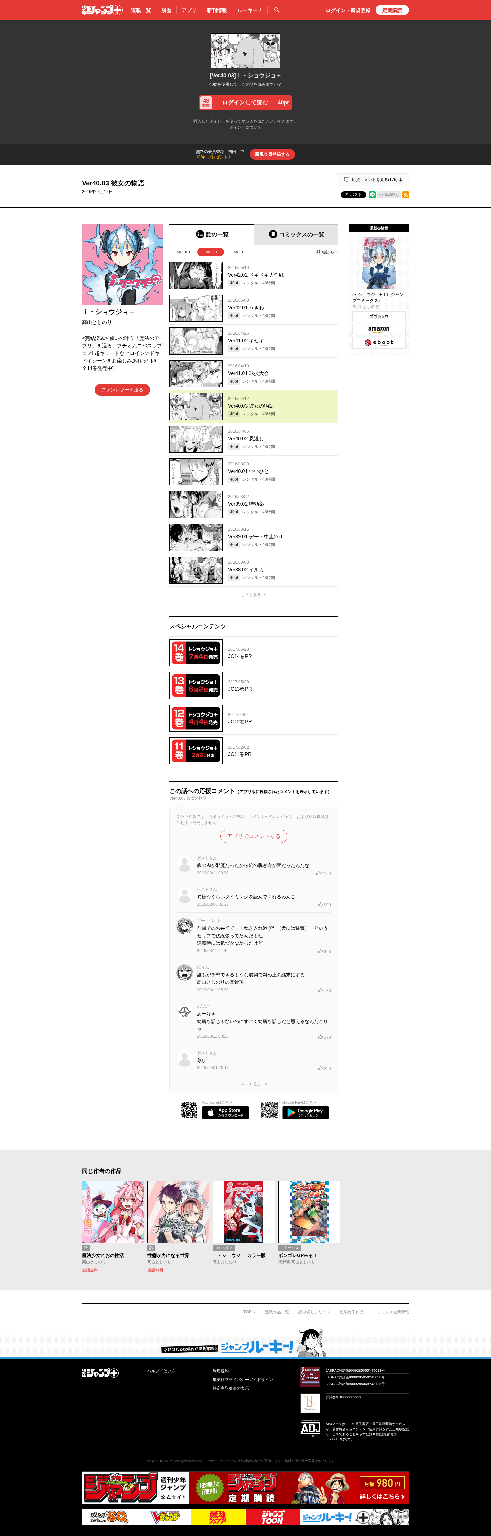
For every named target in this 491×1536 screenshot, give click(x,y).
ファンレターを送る (122, 389)
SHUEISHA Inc (162, 1461)
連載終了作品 (352, 1312)
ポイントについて (245, 127)
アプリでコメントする (254, 836)
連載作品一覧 (277, 1312)
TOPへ (249, 1312)
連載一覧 (141, 10)
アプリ (189, 10)
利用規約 (221, 1371)
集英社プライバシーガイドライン (243, 1379)
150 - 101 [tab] (182, 252)
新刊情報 (217, 10)
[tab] (211, 234)
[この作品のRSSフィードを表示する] (405, 194)
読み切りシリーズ (314, 1312)
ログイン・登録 (348, 10)
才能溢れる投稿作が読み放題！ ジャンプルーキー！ (245, 1342)
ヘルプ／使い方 (161, 1371)
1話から (327, 252)
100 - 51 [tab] (210, 252)
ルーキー (249, 10)
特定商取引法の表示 (231, 1388)
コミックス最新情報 (391, 1312)
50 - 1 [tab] (238, 252)
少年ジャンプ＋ (102, 10)
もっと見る (251, 594)
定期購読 (392, 10)
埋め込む (392, 195)
